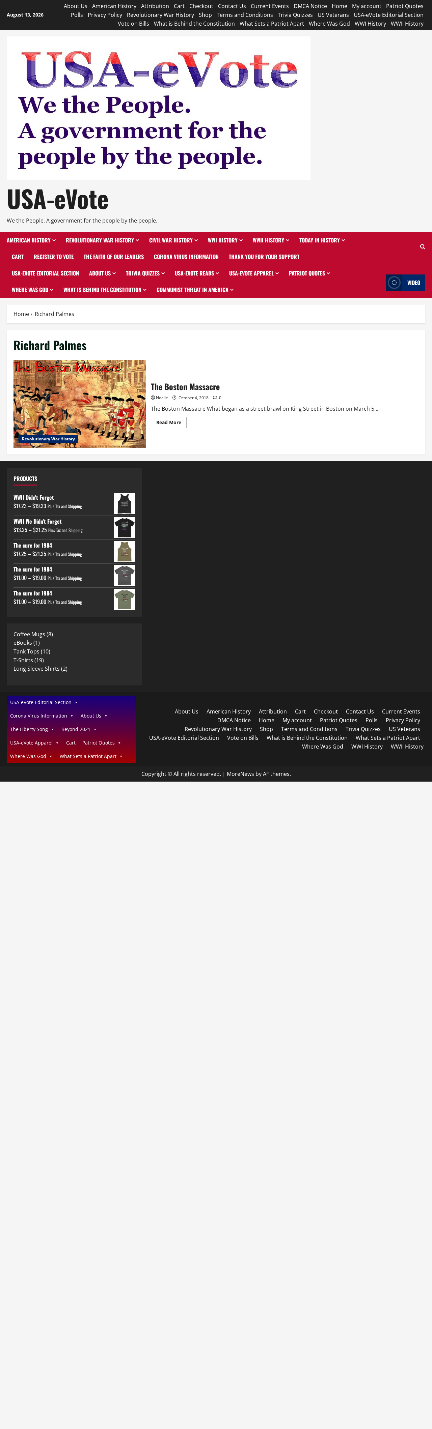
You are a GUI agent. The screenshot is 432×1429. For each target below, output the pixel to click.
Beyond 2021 (75, 729)
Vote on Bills (133, 23)
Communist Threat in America (192, 290)
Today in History (319, 240)
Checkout (201, 6)
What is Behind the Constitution (194, 23)
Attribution (155, 6)
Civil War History (171, 240)
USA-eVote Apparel (251, 273)
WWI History (370, 23)
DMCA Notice (310, 6)
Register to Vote (54, 257)
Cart (179, 6)
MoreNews (240, 774)
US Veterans (333, 15)
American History (114, 6)
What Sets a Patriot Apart (272, 23)
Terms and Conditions (245, 15)
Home (339, 6)
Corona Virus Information (186, 257)
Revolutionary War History (160, 15)
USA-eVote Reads (194, 273)
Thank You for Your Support (264, 257)
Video (413, 283)
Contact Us (232, 6)
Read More (171, 423)
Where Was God (329, 23)
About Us (75, 6)
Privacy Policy (105, 15)
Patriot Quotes (405, 6)
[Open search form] (422, 247)
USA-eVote (58, 198)
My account (366, 6)
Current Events (270, 6)
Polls (77, 15)
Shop (205, 15)
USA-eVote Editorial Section (389, 15)
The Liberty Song (29, 729)
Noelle (162, 398)
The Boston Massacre (80, 404)
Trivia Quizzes (295, 15)
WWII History (407, 23)
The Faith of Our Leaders (114, 257)
